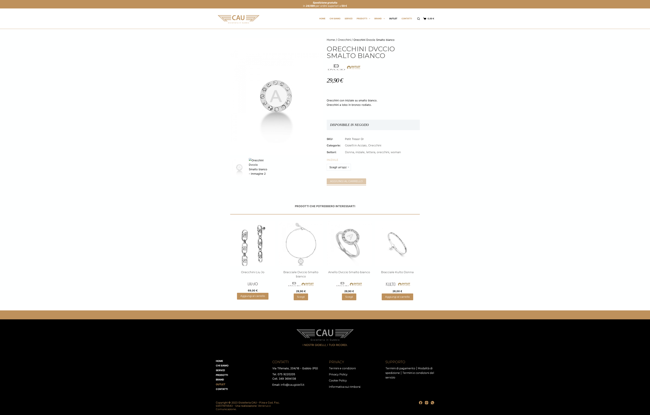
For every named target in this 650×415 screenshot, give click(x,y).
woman (396, 152)
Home (322, 18)
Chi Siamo (335, 18)
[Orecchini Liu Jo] (252, 243)
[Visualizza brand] (336, 67)
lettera (370, 152)
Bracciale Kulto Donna (397, 272)
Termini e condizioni (342, 368)
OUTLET (393, 18)
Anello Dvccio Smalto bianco (349, 272)
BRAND (378, 18)
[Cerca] (418, 18)
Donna (349, 152)
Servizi (348, 18)
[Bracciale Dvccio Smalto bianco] (300, 243)
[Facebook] (420, 402)
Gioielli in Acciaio (356, 145)
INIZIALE (332, 159)
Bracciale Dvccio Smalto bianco (300, 274)
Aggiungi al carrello (346, 181)
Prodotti (362, 18)
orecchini (383, 152)
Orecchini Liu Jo (252, 272)
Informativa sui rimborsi (344, 386)
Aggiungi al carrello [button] (252, 296)
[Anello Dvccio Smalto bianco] (349, 243)
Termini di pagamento (400, 368)
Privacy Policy (338, 374)
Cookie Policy (338, 380)
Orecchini (344, 39)
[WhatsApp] (432, 402)
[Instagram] (426, 402)
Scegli (301, 296)
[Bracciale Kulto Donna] (397, 243)
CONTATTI (407, 18)
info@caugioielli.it (293, 384)
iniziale (360, 152)
